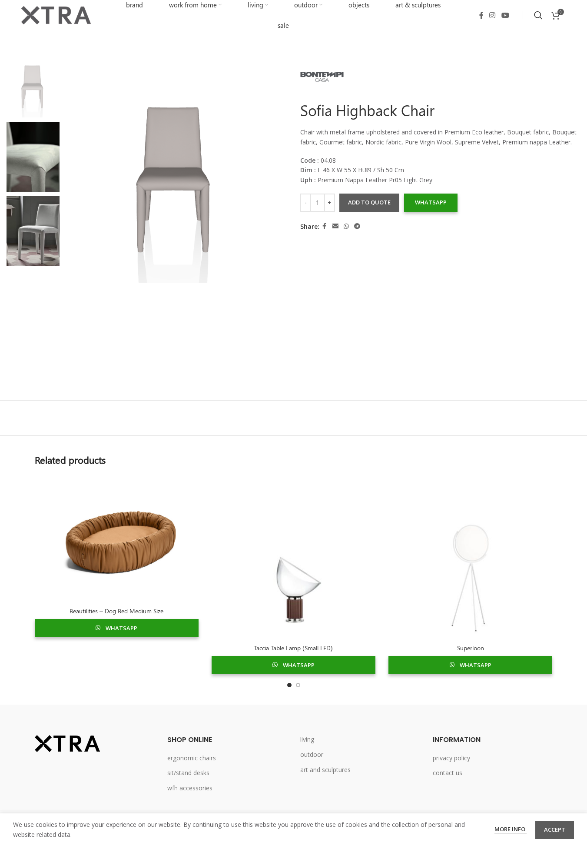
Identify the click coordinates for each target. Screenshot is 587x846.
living (307, 739)
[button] (431, 203)
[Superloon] (470, 557)
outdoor (311, 754)
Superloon (470, 648)
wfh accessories (189, 788)
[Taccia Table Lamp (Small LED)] (293, 557)
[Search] (538, 15)
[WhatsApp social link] (346, 227)
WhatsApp (431, 203)
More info (510, 829)
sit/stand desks (188, 773)
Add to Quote (369, 203)
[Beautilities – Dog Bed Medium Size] (117, 538)
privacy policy (451, 758)
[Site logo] (56, 14)
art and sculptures (325, 770)
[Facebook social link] (481, 15)
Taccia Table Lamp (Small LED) (293, 648)
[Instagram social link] (492, 15)
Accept (554, 829)
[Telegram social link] (357, 227)
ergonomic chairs (191, 758)
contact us (447, 773)
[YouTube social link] (505, 15)
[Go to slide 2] (298, 685)
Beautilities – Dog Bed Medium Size (116, 611)
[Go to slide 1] (289, 685)
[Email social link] (335, 227)
